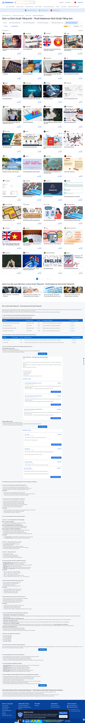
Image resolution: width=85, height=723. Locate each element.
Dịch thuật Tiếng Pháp (7, 636)
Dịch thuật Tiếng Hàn (7, 639)
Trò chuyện (72, 322)
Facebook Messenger (73, 707)
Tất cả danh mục (6, 15)
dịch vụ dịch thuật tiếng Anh (12, 522)
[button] (68, 2)
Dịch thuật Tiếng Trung (7, 635)
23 (47, 279)
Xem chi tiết (63, 716)
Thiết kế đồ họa (29, 6)
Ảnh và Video (38, 6)
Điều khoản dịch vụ (55, 705)
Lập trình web (19, 6)
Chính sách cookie (42, 717)
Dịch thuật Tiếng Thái (7, 641)
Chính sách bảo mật (55, 707)
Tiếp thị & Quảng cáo (49, 6)
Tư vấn (57, 6)
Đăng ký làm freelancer (23, 705)
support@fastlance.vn (73, 705)
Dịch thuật (28, 15)
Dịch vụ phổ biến (10, 6)
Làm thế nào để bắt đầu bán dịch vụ (24, 708)
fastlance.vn (18, 676)
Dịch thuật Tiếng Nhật (7, 637)
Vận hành (63, 6)
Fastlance (37, 705)
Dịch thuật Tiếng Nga (7, 640)
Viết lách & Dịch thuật (73, 6)
